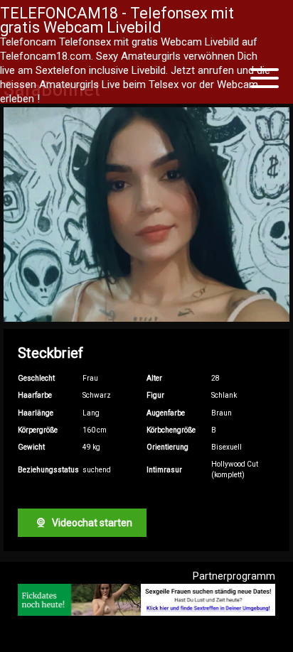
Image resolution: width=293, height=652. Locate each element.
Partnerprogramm (234, 576)
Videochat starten (91, 522)
